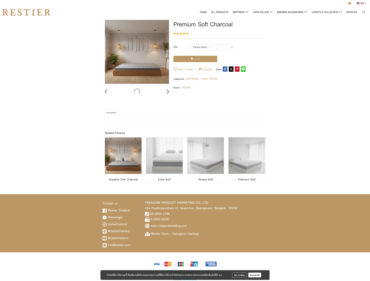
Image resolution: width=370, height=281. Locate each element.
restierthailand (117, 224)
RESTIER (186, 88)
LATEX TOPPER (209, 79)
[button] (363, 12)
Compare (207, 69)
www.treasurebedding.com (169, 226)
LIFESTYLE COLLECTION (325, 12)
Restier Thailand (119, 210)
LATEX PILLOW (261, 12)
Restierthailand (118, 238)
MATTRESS (239, 12)
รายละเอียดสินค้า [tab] (111, 112)
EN (362, 3)
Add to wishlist (185, 69)
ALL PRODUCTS (219, 12)
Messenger (115, 217)
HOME (203, 12)
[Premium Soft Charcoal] (137, 52)
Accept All (254, 275)
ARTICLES (351, 12)
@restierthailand (119, 231)
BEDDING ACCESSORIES (290, 12)
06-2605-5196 (160, 214)
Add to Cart (196, 59)
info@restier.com (119, 245)
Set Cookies (239, 275)
